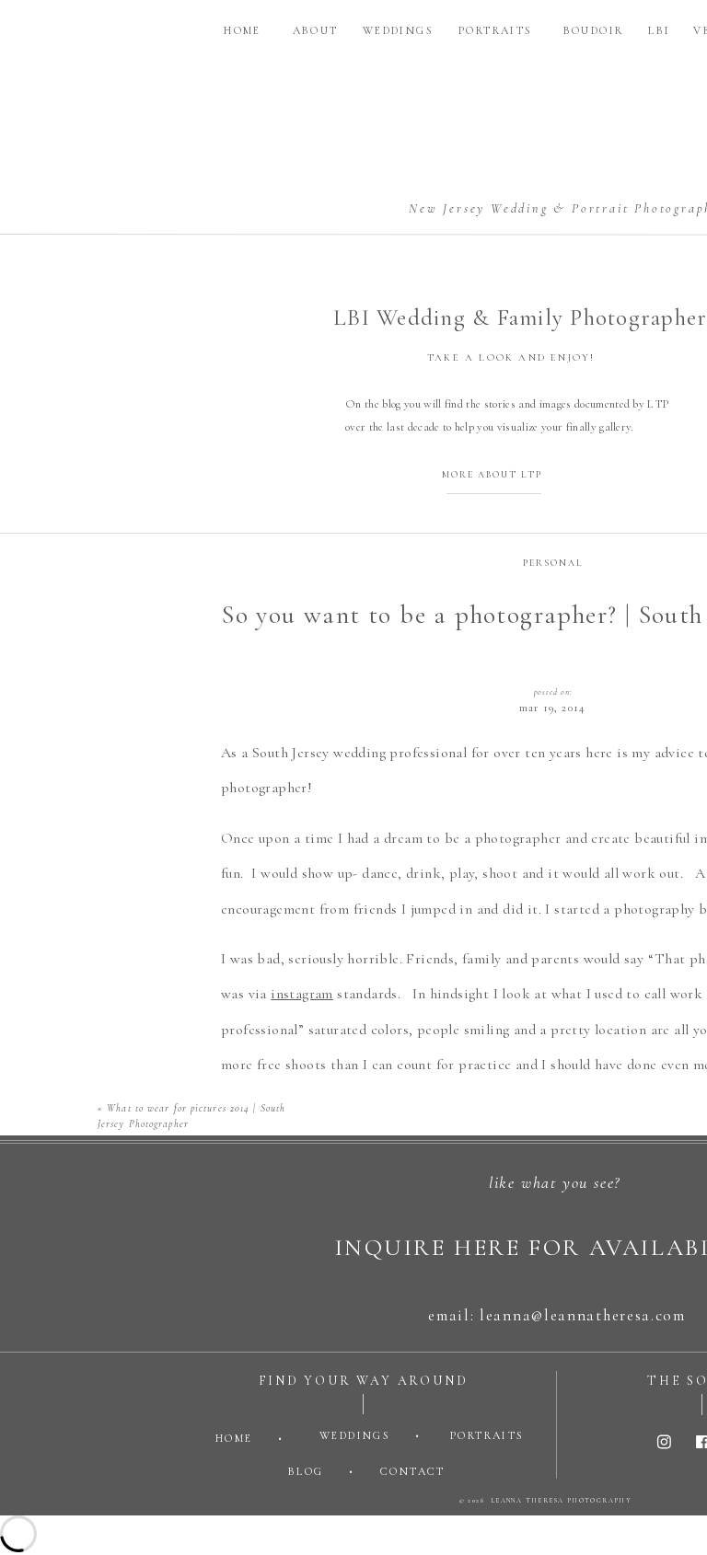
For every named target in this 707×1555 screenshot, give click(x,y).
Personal (553, 563)
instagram (302, 994)
